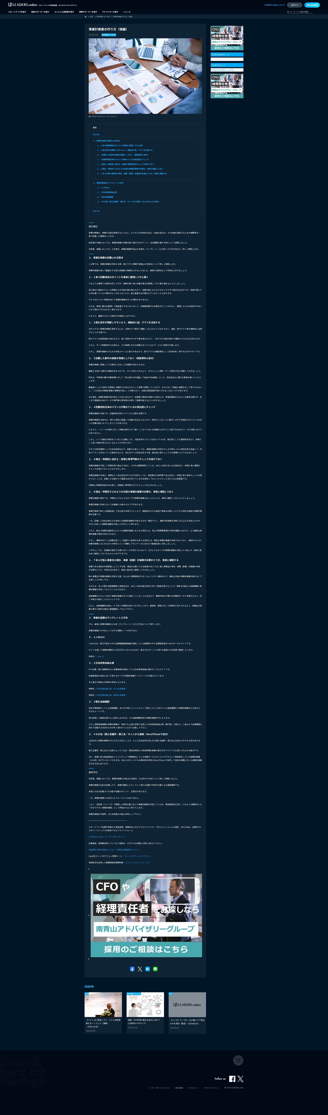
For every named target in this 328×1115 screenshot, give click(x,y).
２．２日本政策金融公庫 (107, 192)
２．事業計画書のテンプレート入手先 (108, 183)
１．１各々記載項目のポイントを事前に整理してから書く (120, 145)
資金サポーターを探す (40, 12)
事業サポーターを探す (88, 12)
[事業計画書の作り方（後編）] (147, 968)
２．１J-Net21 (103, 187)
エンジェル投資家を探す (64, 12)
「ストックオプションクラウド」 (136, 856)
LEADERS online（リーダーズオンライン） (107, 836)
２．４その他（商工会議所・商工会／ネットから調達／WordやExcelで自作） (128, 201)
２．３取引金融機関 (105, 197)
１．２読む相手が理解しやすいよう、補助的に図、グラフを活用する (125, 150)
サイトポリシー (193, 1088)
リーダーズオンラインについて (159, 1088)
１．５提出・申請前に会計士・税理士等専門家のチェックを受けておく (125, 164)
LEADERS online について (274, 5)
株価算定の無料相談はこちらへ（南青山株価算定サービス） (115, 849)
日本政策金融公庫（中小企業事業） (111, 688)
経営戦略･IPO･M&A (109, 35)
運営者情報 (179, 1088)
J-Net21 (100, 656)
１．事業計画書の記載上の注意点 (106, 140)
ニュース (127, 12)
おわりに (96, 211)
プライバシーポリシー (211, 1088)
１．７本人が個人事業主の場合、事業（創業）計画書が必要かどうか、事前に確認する (132, 173)
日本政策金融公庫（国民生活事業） (111, 695)
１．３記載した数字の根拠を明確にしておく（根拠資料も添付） (123, 154)
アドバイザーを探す (110, 12)
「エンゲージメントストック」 (137, 862)
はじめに (96, 134)
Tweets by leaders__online (222, 70)
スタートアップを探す (17, 12)
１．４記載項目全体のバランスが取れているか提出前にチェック (123, 159)
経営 (86, 994)
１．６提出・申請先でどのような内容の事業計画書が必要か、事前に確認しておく (130, 168)
